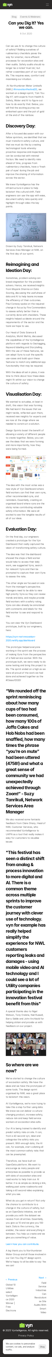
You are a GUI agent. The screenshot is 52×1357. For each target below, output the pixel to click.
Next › (42, 1277)
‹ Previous (11, 1279)
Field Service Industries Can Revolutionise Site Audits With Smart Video (40, 1297)
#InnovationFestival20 (25, 89)
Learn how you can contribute (22, 1244)
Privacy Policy (26, 1335)
